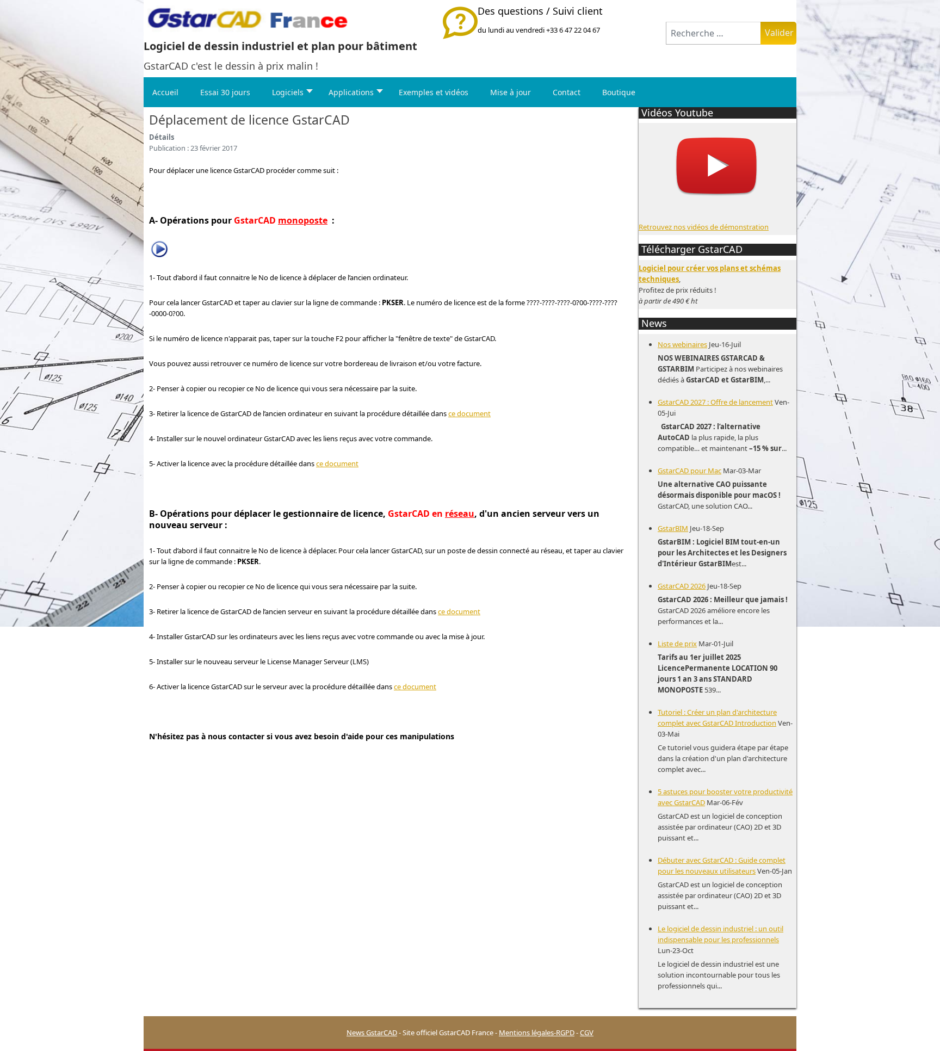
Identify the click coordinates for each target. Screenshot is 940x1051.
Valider (779, 33)
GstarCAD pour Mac (689, 470)
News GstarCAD (372, 1032)
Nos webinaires (682, 344)
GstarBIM (673, 528)
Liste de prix (677, 643)
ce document (469, 413)
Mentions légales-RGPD (536, 1032)
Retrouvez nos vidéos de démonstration (704, 227)
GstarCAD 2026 (682, 586)
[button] (915, 1026)
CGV (586, 1032)
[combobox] (713, 33)
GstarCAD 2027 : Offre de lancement (715, 402)
